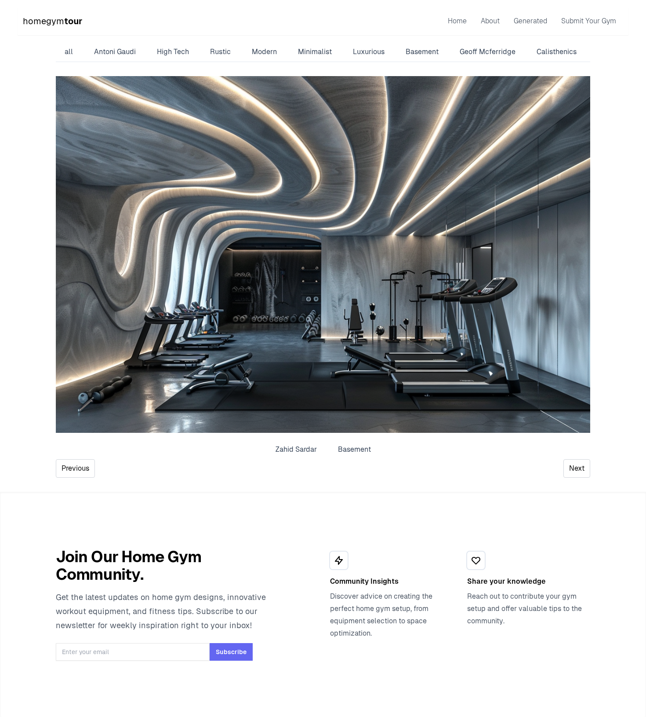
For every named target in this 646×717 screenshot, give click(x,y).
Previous (75, 468)
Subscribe (231, 651)
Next (576, 468)
